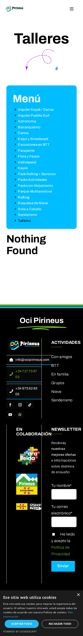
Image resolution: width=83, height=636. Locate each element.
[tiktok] (30, 405)
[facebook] (10, 405)
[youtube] (10, 414)
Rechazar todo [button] (60, 624)
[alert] (41, 613)
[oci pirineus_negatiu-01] (24, 342)
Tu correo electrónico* (61, 509)
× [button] (78, 594)
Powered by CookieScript (20, 631)
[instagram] (20, 405)
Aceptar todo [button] (21, 624)
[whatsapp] (20, 414)
